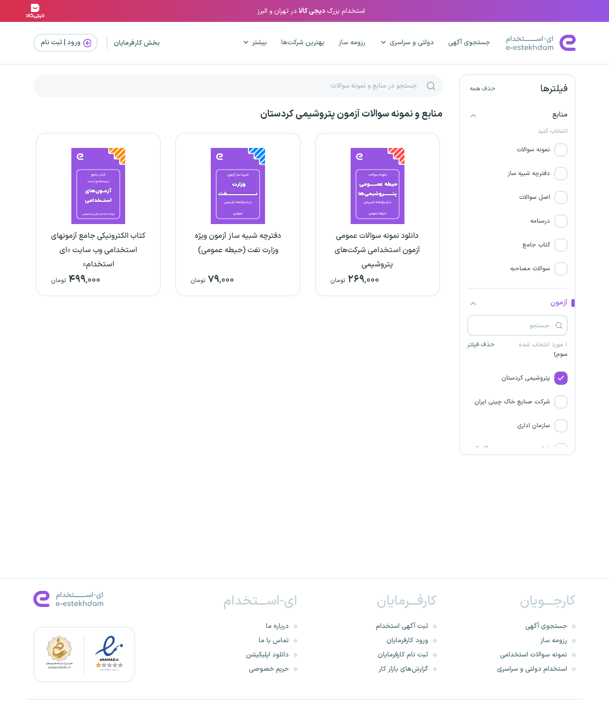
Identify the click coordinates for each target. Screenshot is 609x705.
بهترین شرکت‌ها (302, 43)
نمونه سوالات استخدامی (533, 655)
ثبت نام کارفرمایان (403, 655)
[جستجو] (431, 85)
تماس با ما (274, 641)
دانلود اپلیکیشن (267, 655)
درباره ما (277, 626)
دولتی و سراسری (412, 43)
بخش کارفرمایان (137, 43)
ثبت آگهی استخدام (402, 626)
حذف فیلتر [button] (480, 345)
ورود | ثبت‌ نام (61, 43)
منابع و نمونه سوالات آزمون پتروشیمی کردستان (351, 114)
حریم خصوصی (269, 669)
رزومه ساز (352, 43)
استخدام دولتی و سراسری (532, 669)
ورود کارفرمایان (407, 641)
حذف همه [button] (482, 89)
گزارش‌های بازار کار (403, 669)
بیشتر (259, 43)
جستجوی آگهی (469, 43)
